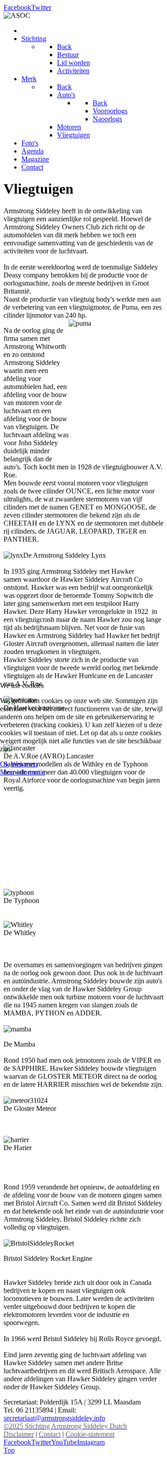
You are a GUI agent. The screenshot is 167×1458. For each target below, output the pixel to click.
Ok (4, 764)
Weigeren (24, 764)
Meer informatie (22, 772)
